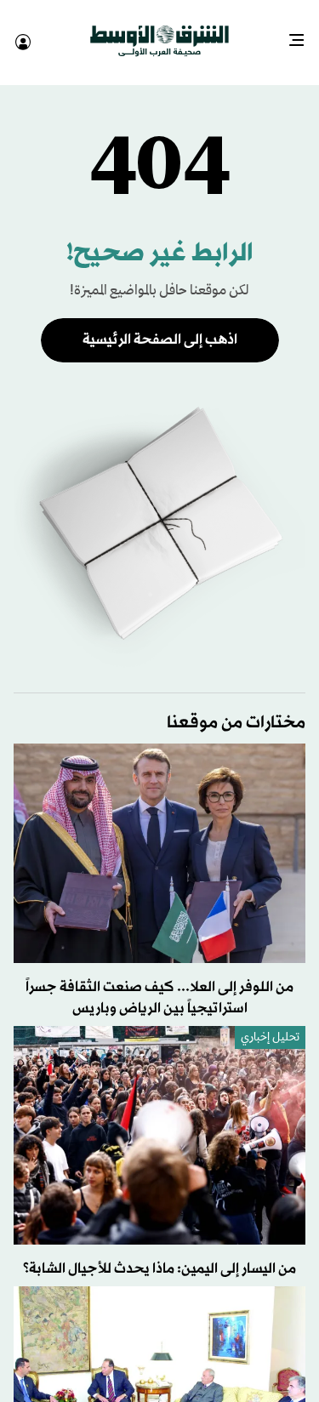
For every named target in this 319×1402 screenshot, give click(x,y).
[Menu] (303, 34)
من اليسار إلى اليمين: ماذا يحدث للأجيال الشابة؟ (159, 1253)
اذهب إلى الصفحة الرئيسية (160, 324)
